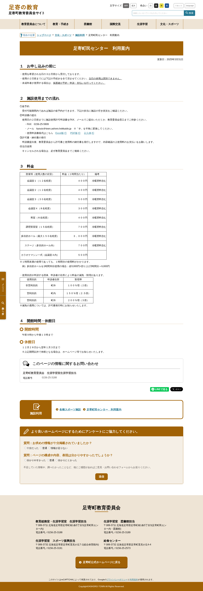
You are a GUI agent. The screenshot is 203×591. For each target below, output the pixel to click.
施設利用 (80, 35)
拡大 (133, 6)
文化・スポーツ (169, 24)
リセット (178, 6)
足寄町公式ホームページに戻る (101, 562)
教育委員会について (33, 24)
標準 (126, 6)
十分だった (33, 448)
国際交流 (115, 24)
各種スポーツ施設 (70, 409)
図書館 (88, 24)
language (190, 6)
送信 (101, 476)
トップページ (44, 35)
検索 (191, 13)
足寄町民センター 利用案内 (104, 409)
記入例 (87, 133)
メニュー (3, 286)
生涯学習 (142, 24)
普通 (44, 448)
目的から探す (3, 310)
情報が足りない (59, 448)
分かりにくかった (67, 460)
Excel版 (59, 133)
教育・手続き (61, 24)
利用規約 (134, 579)
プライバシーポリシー (117, 579)
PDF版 (74, 133)
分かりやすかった (36, 460)
